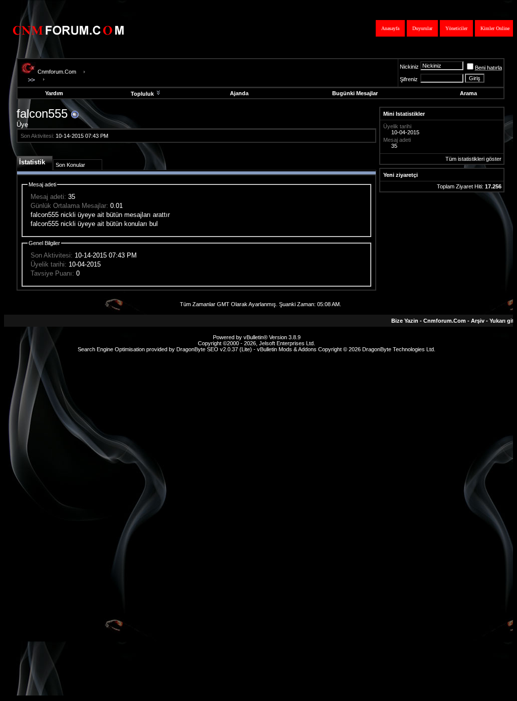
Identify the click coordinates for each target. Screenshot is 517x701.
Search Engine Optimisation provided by (127, 349)
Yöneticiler (456, 28)
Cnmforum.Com (57, 72)
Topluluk (142, 94)
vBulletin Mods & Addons (287, 349)
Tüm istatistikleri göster (473, 159)
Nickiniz (409, 67)
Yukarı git (501, 321)
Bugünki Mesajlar (355, 93)
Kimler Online (494, 28)
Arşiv (477, 321)
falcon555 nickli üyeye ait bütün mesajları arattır (100, 214)
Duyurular (422, 28)
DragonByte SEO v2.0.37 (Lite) (214, 349)
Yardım (54, 93)
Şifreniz (409, 79)
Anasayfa (390, 28)
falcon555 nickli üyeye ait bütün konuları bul (94, 223)
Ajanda (239, 93)
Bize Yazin (404, 321)
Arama (468, 93)
